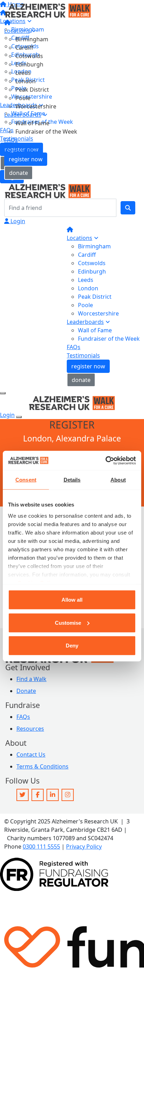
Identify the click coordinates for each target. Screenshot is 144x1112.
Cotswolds (29, 56)
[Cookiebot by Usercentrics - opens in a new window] (105, 460)
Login (17, 221)
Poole (22, 98)
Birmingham (31, 39)
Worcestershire (35, 106)
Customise (68, 622)
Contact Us (30, 754)
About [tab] (118, 480)
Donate (26, 691)
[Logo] (48, 10)
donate (18, 173)
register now (26, 159)
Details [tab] (72, 480)
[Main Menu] (3, 393)
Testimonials (20, 148)
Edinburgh (29, 64)
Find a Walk (31, 679)
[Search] (128, 207)
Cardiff (24, 47)
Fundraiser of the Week (46, 131)
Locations (17, 31)
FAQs (11, 140)
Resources (30, 728)
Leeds (23, 73)
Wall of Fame (32, 123)
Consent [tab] (25, 480)
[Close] (19, 417)
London (25, 81)
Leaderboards (22, 115)
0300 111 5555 (41, 846)
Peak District (32, 89)
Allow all (72, 600)
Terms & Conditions (42, 766)
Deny (72, 646)
